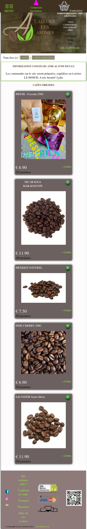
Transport (23, 500)
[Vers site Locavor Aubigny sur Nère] (7, 505)
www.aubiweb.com (42, 526)
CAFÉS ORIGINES (43, 58)
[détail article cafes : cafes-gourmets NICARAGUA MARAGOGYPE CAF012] (43, 218)
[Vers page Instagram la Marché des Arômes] (7, 499)
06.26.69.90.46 (70, 48)
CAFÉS (24, 58)
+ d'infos (66, 166)
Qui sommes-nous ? (23, 480)
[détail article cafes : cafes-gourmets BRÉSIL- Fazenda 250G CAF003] (43, 130)
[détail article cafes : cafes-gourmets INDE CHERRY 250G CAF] (43, 353)
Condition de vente (23, 492)
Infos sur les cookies (23, 517)
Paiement (23, 507)
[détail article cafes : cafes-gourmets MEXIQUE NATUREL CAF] (43, 288)
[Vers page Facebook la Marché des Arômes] (7, 492)
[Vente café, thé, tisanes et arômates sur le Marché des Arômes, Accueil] (18, 41)
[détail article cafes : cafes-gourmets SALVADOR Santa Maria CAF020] (43, 425)
